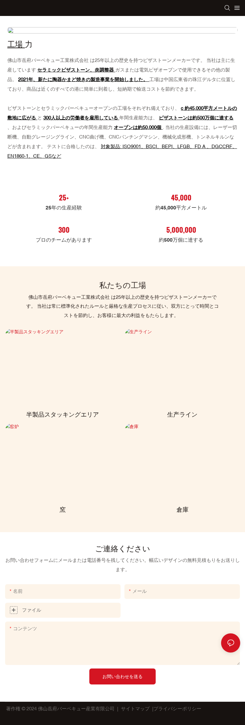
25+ (64, 197)
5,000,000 (181, 230)
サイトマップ (135, 708)
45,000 (181, 197)
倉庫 (182, 509)
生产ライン (182, 414)
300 (64, 230)
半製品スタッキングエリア (62, 414)
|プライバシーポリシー (177, 708)
